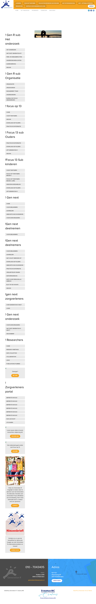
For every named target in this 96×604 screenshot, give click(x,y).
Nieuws (8, 67)
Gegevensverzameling (13, 184)
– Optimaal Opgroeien (85, 3)
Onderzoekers (11, 94)
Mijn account (10, 419)
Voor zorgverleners (13, 218)
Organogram (10, 87)
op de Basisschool (68, 3)
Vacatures (52, 10)
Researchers (19, 6)
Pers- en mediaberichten (14, 57)
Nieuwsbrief (10, 334)
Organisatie (35, 10)
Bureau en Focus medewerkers (11, 99)
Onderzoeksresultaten (13, 60)
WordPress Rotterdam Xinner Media (82, 590)
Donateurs (44, 10)
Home (16, 10)
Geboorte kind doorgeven (14, 214)
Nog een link (15, 436)
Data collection (11, 353)
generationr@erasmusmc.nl (36, 580)
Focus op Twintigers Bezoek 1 (13, 174)
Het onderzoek (25, 10)
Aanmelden (10, 211)
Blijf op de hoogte (12, 284)
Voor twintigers (11, 116)
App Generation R (11, 150)
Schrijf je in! (15, 550)
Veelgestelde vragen (13, 272)
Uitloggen (9, 422)
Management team (12, 91)
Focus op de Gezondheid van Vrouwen (49, 3)
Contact (91, 6)
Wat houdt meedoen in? (13, 258)
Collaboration (11, 356)
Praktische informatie (13, 126)
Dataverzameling (11, 276)
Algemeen (18, 3)
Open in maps (57, 580)
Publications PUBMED (13, 363)
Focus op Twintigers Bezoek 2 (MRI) (13, 180)
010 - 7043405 (34, 567)
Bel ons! (15, 375)
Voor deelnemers (12, 207)
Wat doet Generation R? (13, 53)
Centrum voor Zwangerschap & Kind (35, 6)
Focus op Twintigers (29, 3)
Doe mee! (15, 451)
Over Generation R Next (14, 305)
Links (8, 360)
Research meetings (12, 349)
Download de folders (13, 123)
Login (8, 308)
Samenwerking (11, 64)
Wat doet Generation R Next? (13, 329)
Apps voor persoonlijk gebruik (13, 280)
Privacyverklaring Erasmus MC (48, 598)
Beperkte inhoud (11, 397)
